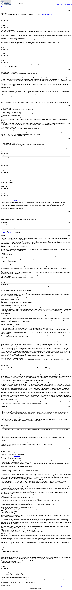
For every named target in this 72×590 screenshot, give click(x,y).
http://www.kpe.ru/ (56, 231)
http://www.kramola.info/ (9, 232)
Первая (25, 3)
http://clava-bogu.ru (17, 456)
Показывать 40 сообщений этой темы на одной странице (64, 4)
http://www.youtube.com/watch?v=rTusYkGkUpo (42, 167)
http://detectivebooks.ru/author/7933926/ (46, 14)
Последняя (69, 3)
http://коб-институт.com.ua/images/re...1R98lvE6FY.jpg (10, 200)
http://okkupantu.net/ (50, 231)
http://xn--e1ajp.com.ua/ (63, 231)
